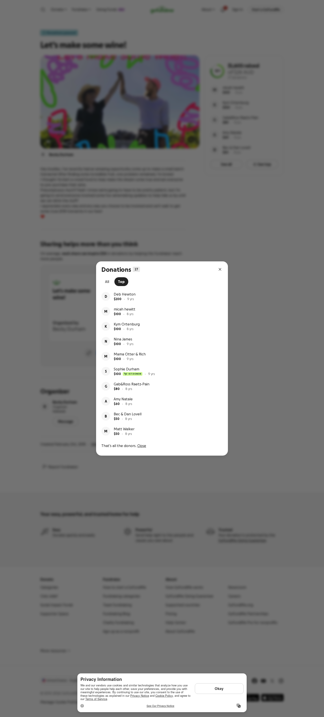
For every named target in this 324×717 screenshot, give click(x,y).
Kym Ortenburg (127, 324)
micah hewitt (124, 309)
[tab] (107, 281)
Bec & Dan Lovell (128, 414)
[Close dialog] (220, 269)
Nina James (123, 339)
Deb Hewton (125, 294)
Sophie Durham (126, 369)
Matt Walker (124, 429)
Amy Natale (123, 399)
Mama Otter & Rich (130, 354)
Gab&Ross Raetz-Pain (131, 384)
